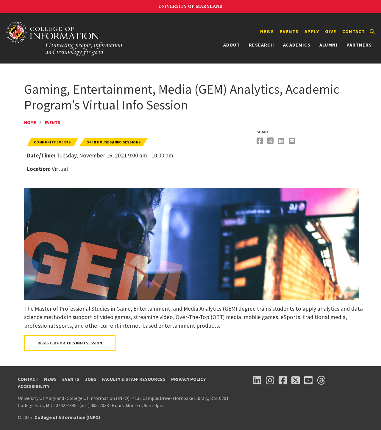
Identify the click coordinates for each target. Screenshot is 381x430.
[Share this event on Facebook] (260, 141)
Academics (296, 45)
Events (289, 31)
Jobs (90, 379)
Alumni (328, 45)
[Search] (372, 31)
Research (261, 45)
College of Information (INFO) (67, 417)
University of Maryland (190, 6)
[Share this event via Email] (292, 141)
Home (30, 122)
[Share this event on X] (271, 141)
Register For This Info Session (70, 343)
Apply (312, 31)
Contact (353, 31)
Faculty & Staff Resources (133, 379)
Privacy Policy (188, 379)
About (231, 45)
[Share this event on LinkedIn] (282, 141)
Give (330, 31)
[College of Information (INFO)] (64, 38)
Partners (359, 45)
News (267, 31)
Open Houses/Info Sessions (113, 142)
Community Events (52, 142)
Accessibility (33, 386)
